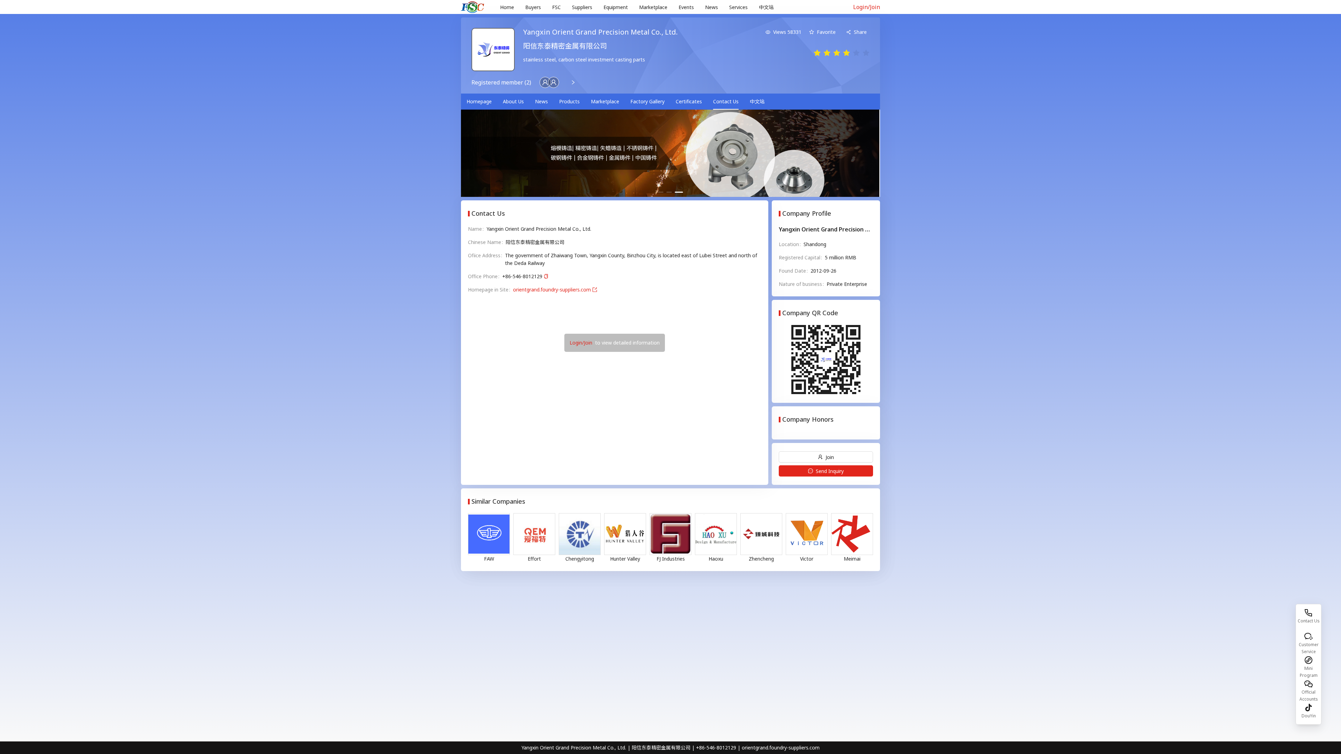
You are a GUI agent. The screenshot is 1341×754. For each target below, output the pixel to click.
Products (569, 101)
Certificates (689, 101)
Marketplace (653, 7)
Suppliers (582, 7)
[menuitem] (507, 7)
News (711, 7)
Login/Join (866, 7)
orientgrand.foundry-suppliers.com (552, 289)
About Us (513, 101)
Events (686, 7)
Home (507, 7)
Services (738, 7)
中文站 (766, 7)
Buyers (533, 7)
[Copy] (546, 276)
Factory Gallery (647, 101)
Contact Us (726, 101)
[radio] (817, 53)
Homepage (479, 101)
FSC (556, 7)
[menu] (668, 7)
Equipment (615, 7)
